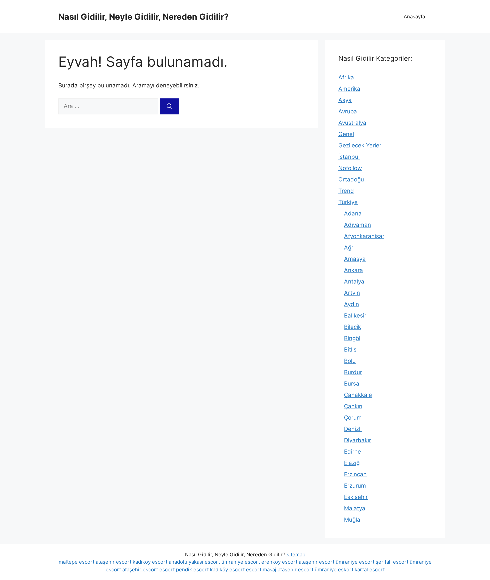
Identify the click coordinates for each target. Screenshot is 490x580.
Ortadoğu (351, 179)
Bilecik (352, 327)
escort (167, 569)
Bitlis (350, 349)
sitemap (296, 554)
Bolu (350, 361)
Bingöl (352, 338)
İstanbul (349, 156)
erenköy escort (279, 562)
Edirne (352, 451)
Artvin (352, 292)
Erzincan (355, 474)
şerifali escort (392, 562)
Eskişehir (356, 497)
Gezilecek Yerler (359, 145)
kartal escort (370, 569)
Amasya (355, 258)
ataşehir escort (113, 562)
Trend (346, 190)
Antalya (354, 281)
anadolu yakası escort (194, 562)
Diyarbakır (357, 440)
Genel (346, 134)
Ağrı (349, 247)
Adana (353, 213)
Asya (345, 100)
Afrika (346, 77)
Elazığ (352, 463)
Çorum (353, 417)
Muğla (352, 519)
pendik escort (192, 569)
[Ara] (169, 106)
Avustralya (352, 122)
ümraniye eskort (334, 569)
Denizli (353, 429)
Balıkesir (355, 315)
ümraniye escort (240, 562)
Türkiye (348, 202)
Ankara (353, 270)
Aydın (351, 304)
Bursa (351, 383)
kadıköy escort (150, 562)
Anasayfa (414, 16)
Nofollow (350, 168)
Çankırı (353, 406)
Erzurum (355, 485)
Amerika (349, 88)
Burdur (353, 372)
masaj (269, 569)
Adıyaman (357, 224)
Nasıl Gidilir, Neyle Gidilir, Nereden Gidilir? (143, 17)
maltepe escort (76, 562)
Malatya (354, 508)
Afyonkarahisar (364, 236)
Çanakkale (358, 395)
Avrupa (347, 111)
